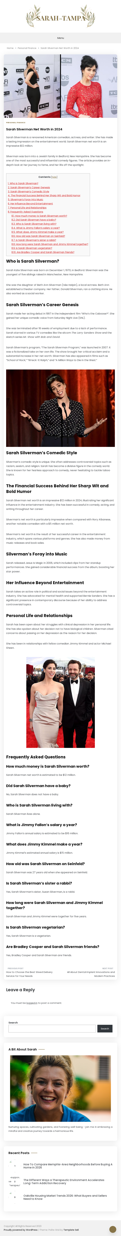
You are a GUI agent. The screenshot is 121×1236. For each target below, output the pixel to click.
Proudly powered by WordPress (21, 1229)
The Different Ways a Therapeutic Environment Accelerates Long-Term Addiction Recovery (63, 1181)
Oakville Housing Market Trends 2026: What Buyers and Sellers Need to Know (65, 1197)
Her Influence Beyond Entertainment (30, 203)
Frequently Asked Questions (25, 211)
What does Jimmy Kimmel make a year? (38, 232)
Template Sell (71, 1229)
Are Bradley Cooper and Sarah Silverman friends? (43, 252)
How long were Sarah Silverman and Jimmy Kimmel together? (50, 244)
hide (54, 177)
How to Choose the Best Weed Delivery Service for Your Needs (29, 974)
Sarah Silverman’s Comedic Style (28, 191)
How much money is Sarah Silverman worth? (39, 215)
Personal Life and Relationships (27, 207)
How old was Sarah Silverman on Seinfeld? (38, 236)
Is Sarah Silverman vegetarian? (32, 248)
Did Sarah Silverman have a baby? (34, 219)
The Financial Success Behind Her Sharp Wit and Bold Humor (44, 195)
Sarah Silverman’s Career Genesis (29, 187)
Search (13, 1022)
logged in (31, 1003)
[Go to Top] (112, 1229)
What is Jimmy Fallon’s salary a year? (36, 228)
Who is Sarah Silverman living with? (34, 223)
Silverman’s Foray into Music (25, 199)
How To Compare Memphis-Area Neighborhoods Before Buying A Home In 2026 (67, 1166)
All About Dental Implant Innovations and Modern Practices (91, 974)
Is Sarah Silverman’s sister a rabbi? (34, 240)
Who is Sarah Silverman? (23, 183)
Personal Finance (15, 122)
